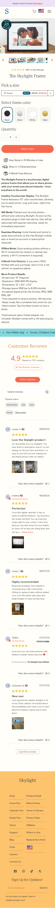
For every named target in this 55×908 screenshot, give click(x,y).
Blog (12, 839)
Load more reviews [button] (27, 751)
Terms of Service (34, 810)
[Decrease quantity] (4, 137)
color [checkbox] (31, 404)
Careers (14, 854)
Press (12, 847)
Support (14, 832)
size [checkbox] (23, 404)
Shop (12, 796)
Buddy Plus (15, 818)
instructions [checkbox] (12, 404)
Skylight (27, 781)
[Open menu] (49, 11)
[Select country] (41, 10)
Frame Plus (15, 803)
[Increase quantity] (16, 137)
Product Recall (33, 796)
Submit (43, 888)
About (13, 825)
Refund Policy (33, 803)
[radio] (7, 115)
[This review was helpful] (46, 483)
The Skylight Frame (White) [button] (38, 662)
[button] (27, 93)
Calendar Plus (16, 810)
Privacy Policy (33, 818)
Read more (27, 532)
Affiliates (30, 825)
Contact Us (15, 861)
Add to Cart (27, 149)
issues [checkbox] (9, 412)
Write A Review (27, 379)
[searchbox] (24, 392)
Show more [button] (20, 412)
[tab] (12, 60)
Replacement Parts (35, 839)
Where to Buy (33, 832)
